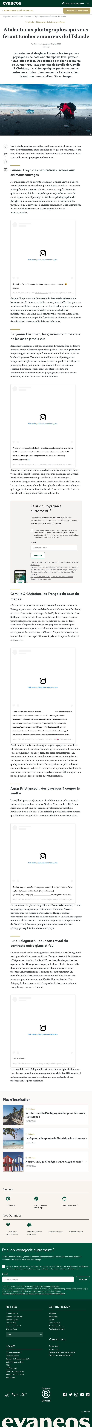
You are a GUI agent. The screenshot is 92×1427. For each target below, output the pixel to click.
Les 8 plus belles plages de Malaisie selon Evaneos (55, 1138)
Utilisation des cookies (14, 1362)
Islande (31, 22)
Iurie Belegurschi (41, 1063)
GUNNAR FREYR (41, 293)
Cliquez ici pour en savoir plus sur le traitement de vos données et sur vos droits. (34, 1293)
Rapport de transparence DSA (17, 1359)
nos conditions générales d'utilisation (44, 1286)
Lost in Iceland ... (19, 1059)
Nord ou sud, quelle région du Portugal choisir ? (54, 1161)
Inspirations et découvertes (18, 10)
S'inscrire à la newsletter (77, 10)
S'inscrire (38, 555)
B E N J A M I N (40, 464)
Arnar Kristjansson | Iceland (45, 899)
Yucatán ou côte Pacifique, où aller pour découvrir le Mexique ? (55, 1114)
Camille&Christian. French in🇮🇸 (47, 739)
